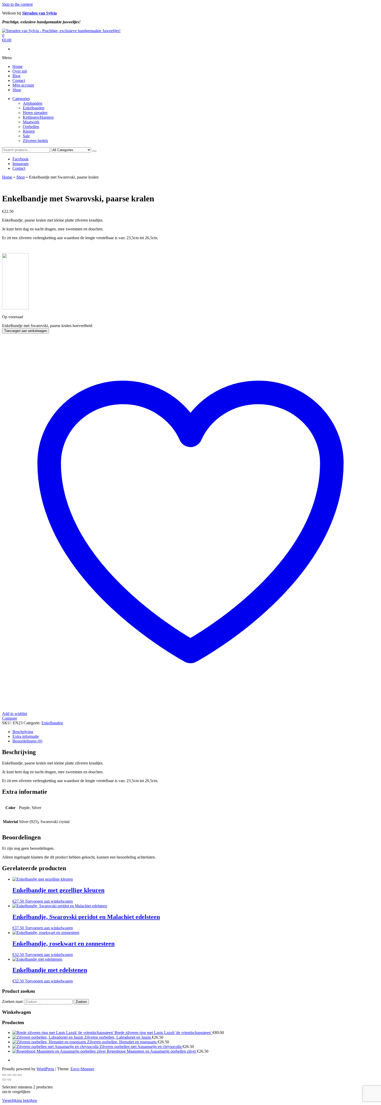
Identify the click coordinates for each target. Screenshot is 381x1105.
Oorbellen (31, 126)
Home (17, 66)
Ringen (29, 131)
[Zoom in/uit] (4, 1075)
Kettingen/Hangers (38, 117)
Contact (18, 80)
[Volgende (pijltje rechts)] (9, 1079)
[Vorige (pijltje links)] (4, 1079)
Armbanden (32, 103)
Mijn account (23, 85)
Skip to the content (17, 4)
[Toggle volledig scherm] (9, 1075)
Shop (16, 90)
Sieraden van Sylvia (39, 13)
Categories (21, 98)
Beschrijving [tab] (22, 731)
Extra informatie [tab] (25, 736)
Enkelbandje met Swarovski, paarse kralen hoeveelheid (47, 325)
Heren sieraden (35, 112)
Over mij (19, 71)
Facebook (20, 159)
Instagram (20, 163)
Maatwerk (31, 122)
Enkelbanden (33, 108)
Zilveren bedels (35, 140)
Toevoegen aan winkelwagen (25, 331)
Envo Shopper (82, 1069)
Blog (16, 76)
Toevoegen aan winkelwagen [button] (49, 901)
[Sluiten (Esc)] (20, 1075)
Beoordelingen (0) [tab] (27, 741)
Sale (26, 136)
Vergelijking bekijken (19, 1100)
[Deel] (14, 1075)
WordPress (45, 1069)
